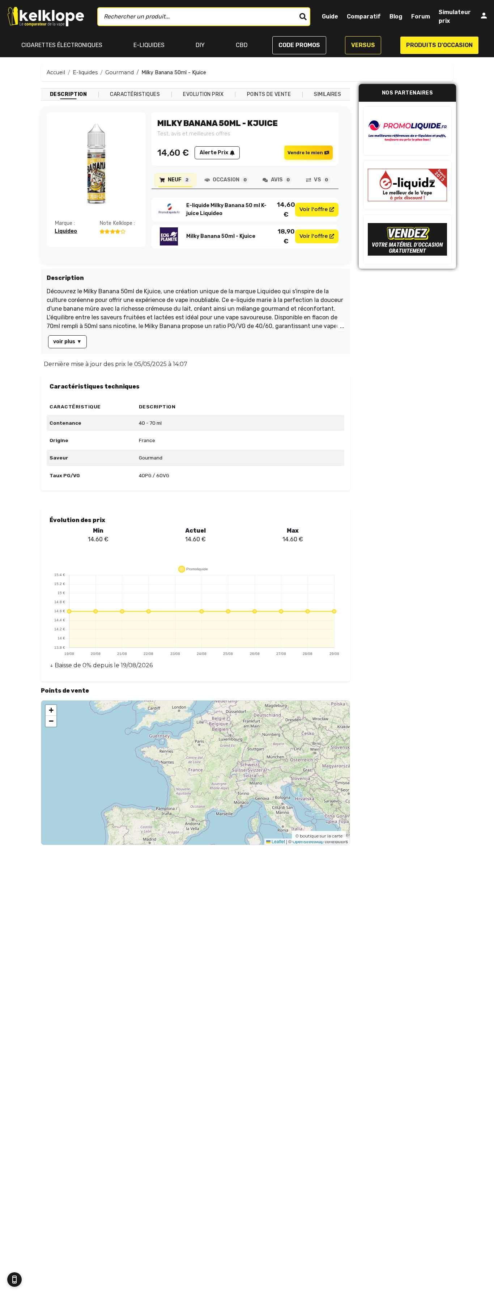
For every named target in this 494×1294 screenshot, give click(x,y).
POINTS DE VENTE (269, 94)
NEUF (178, 180)
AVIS (280, 180)
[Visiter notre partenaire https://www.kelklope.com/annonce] (407, 239)
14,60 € (286, 209)
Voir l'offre (313, 209)
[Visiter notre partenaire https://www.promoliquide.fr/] (407, 131)
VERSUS (363, 45)
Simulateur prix (455, 16)
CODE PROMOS (299, 45)
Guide (330, 16)
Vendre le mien (305, 152)
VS (321, 180)
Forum (420, 16)
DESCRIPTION (68, 94)
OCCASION (229, 180)
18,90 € (286, 236)
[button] (51, 710)
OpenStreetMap (308, 841)
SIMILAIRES (327, 94)
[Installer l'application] (14, 1279)
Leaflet (278, 841)
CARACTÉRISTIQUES (135, 94)
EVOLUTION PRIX (203, 94)
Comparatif (364, 16)
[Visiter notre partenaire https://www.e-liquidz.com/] (407, 185)
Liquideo (66, 231)
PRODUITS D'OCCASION (439, 45)
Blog (396, 16)
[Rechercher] (303, 16)
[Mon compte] (484, 16)
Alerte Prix (214, 153)
